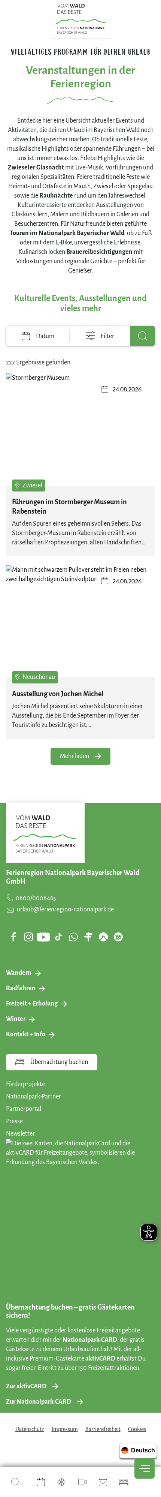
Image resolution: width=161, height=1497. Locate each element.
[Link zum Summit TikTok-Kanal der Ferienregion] (58, 937)
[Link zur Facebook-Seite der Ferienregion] (13, 936)
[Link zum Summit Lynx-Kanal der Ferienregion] (118, 936)
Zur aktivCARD (26, 1386)
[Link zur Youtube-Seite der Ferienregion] (43, 937)
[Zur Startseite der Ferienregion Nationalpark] (80, 19)
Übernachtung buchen (59, 1062)
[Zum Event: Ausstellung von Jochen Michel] (80, 621)
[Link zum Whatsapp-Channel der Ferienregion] (73, 936)
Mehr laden (74, 756)
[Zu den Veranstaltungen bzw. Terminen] (40, 1482)
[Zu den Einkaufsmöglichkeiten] (102, 1482)
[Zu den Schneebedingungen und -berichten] (61, 1482)
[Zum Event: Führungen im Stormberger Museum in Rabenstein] (80, 429)
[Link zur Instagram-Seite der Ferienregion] (28, 936)
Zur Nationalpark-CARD (38, 1401)
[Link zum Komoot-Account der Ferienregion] (103, 936)
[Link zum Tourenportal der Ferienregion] (88, 936)
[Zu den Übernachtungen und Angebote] (123, 1482)
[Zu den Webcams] (82, 1482)
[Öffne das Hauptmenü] (144, 1468)
